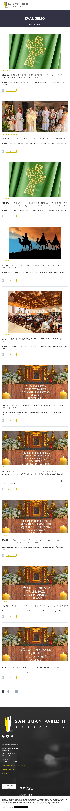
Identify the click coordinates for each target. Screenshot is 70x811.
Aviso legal (5, 773)
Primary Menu (65, 5)
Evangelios (6, 70)
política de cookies (49, 803)
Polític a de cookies (7, 777)
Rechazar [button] (24, 807)
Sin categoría (15, 134)
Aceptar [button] (17, 807)
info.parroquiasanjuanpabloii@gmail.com (14, 765)
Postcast (6, 401)
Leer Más (11, 90)
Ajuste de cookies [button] (8, 807)
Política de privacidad (8, 769)
